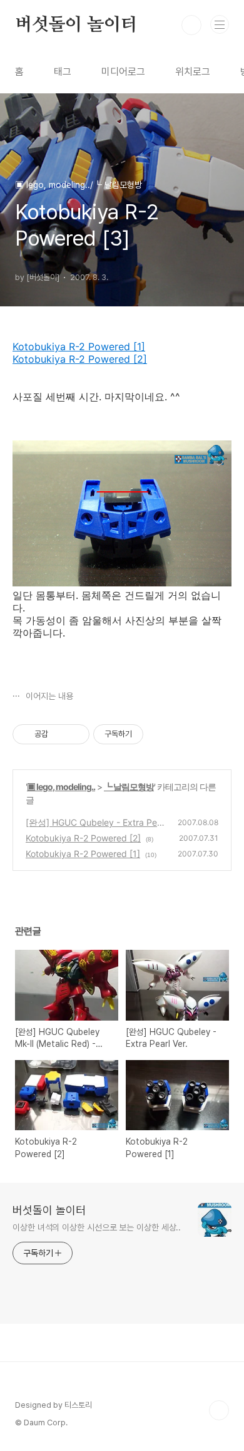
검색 (191, 25)
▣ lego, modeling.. (61, 786)
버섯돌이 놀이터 (76, 25)
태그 (62, 72)
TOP (219, 1410)
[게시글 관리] (75, 734)
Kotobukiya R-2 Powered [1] (79, 346)
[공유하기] (60, 734)
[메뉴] (219, 24)
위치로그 (192, 72)
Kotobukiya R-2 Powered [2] (80, 359)
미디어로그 (123, 72)
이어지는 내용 (48, 696)
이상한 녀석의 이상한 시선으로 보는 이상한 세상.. (97, 1227)
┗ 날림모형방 (129, 786)
